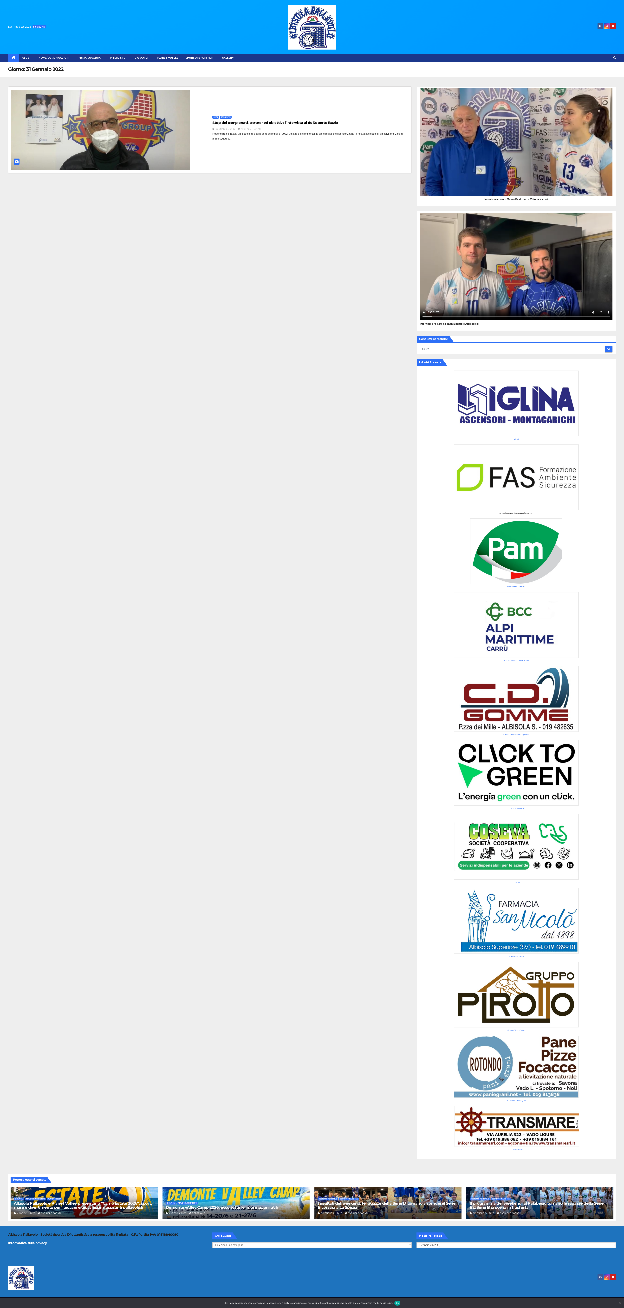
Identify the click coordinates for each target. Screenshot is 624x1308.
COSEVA (516, 882)
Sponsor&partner (199, 57)
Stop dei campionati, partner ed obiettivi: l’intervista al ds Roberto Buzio (275, 123)
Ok (397, 1303)
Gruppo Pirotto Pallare (516, 1030)
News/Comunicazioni (54, 57)
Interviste (118, 57)
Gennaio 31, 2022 (225, 129)
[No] (620, 1303)
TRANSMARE (516, 1150)
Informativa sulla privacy (27, 1243)
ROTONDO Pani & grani (516, 1101)
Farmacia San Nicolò (516, 956)
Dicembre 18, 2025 (484, 1213)
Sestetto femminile (328, 1199)
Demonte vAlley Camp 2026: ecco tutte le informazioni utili (222, 1207)
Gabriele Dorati (51, 1213)
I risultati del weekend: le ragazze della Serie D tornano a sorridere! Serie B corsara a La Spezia (386, 1205)
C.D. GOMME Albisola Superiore (516, 735)
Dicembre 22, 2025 (332, 1213)
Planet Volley (167, 57)
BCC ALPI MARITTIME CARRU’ (516, 661)
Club (26, 57)
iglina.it (516, 439)
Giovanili (141, 57)
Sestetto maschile (349, 1199)
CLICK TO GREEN (516, 808)
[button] (614, 57)
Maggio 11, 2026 (26, 1213)
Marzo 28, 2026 (178, 1213)
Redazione (198, 1213)
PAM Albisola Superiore (516, 587)
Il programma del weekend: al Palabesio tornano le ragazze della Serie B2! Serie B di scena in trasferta (537, 1205)
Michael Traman (251, 129)
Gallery (228, 57)
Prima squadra (89, 57)
